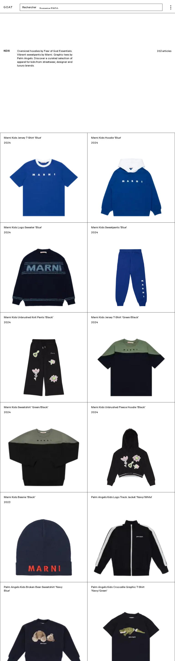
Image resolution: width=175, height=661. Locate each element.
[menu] (170, 7)
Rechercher (65, 7)
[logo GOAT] (8, 7)
